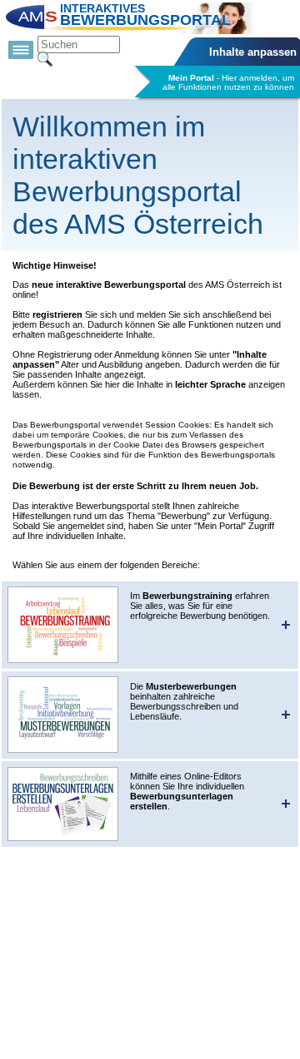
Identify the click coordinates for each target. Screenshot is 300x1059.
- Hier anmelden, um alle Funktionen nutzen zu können (228, 82)
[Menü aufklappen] (20, 50)
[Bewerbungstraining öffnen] (63, 624)
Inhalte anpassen (253, 52)
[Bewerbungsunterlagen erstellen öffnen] (63, 804)
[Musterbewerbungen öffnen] (63, 714)
